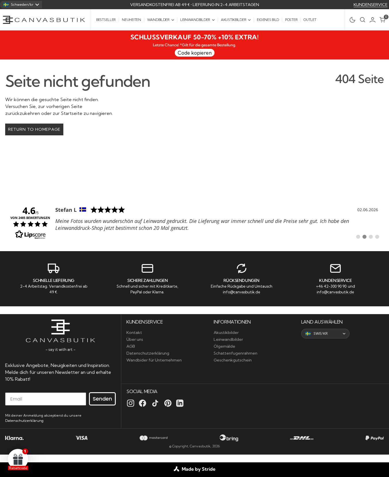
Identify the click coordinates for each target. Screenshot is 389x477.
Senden (102, 398)
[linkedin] (180, 403)
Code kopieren (195, 53)
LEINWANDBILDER (195, 20)
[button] (374, 20)
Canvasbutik (200, 446)
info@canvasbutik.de (241, 292)
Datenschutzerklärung (24, 420)
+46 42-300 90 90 (331, 286)
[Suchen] (362, 19)
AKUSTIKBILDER (233, 20)
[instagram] (130, 403)
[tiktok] (155, 403)
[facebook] (142, 403)
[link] (194, 222)
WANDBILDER (158, 20)
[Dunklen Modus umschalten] (351, 19)
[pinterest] (168, 403)
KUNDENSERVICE (371, 4)
